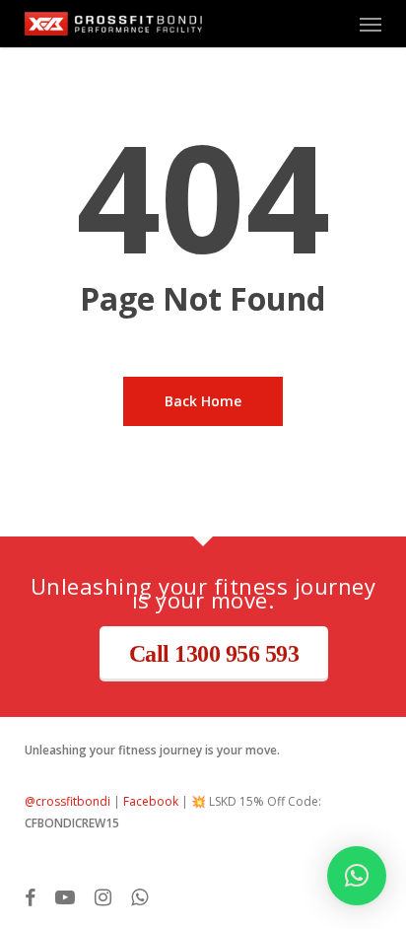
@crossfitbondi (67, 801)
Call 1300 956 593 (214, 654)
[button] (370, 24)
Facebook (150, 801)
